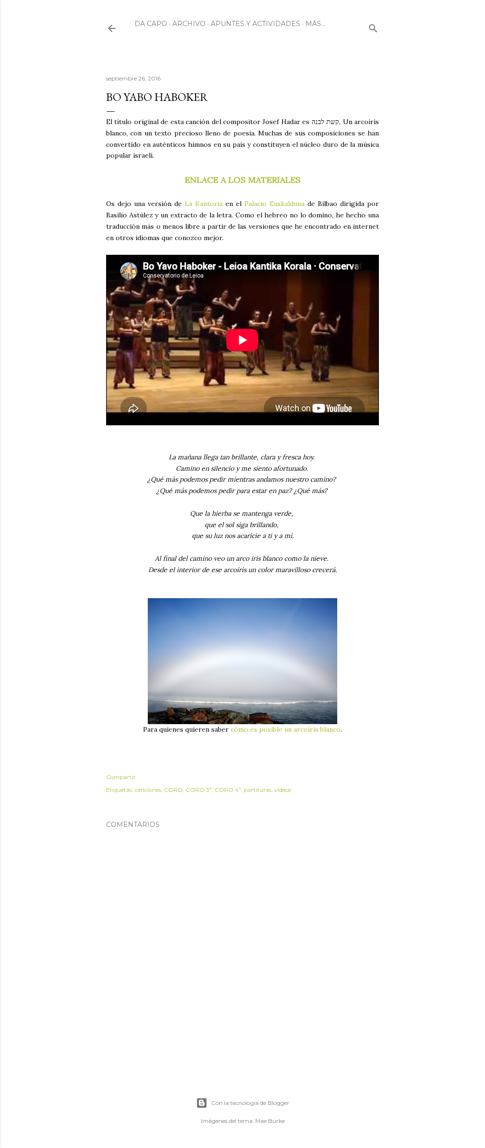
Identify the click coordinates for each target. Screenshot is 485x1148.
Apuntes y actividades (255, 23)
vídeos (282, 789)
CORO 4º (228, 789)
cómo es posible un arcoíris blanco (286, 729)
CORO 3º (199, 789)
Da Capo (151, 23)
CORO (173, 789)
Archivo (189, 23)
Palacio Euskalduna (274, 203)
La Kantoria (204, 203)
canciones (148, 789)
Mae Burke (270, 1120)
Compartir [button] (120, 776)
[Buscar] (373, 26)
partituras (257, 789)
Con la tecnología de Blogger (250, 1102)
